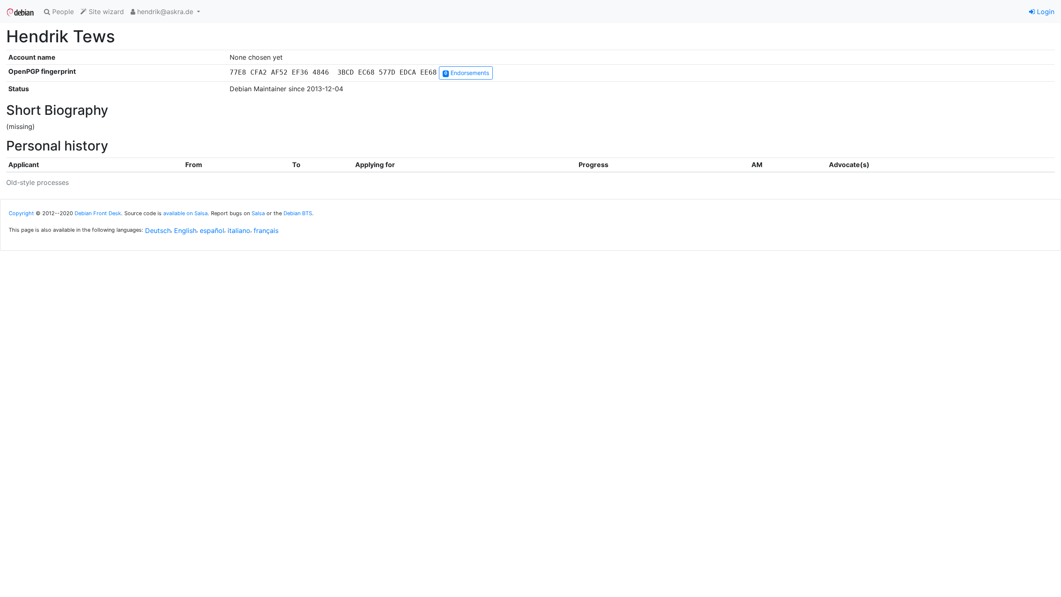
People (62, 11)
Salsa (258, 213)
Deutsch (158, 230)
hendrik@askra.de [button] (165, 11)
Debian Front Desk (98, 213)
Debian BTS (297, 213)
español (212, 230)
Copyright (21, 213)
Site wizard (105, 11)
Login (1044, 11)
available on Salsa (185, 213)
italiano (239, 230)
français (266, 230)
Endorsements (466, 72)
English (185, 230)
